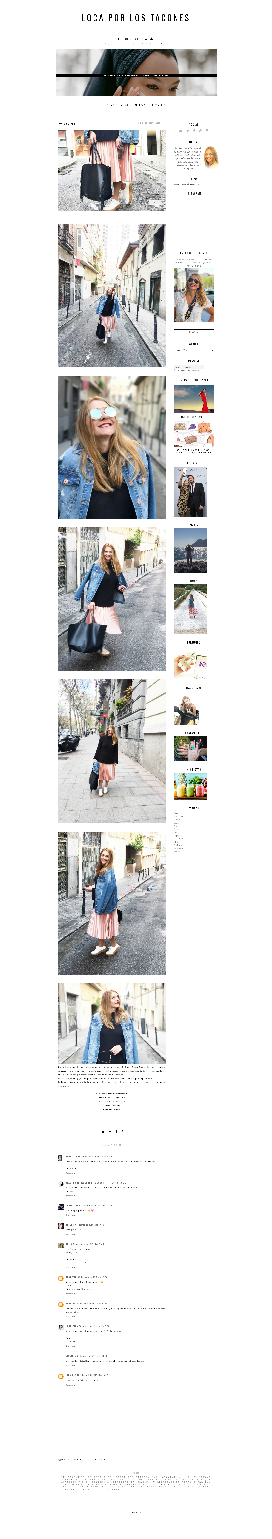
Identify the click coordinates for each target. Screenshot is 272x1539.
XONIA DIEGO (73, 1205)
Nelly (69, 1224)
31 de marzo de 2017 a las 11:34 (92, 1355)
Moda (124, 105)
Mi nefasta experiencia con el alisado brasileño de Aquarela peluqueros (194, 262)
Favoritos (178, 852)
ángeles (71, 1303)
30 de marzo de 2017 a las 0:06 (93, 1277)
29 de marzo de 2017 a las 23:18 (88, 1244)
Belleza (140, 105)
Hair (176, 832)
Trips (176, 836)
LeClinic (71, 1355)
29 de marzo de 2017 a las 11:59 (97, 1156)
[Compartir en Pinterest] (123, 1132)
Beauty (177, 826)
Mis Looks (178, 816)
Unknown (71, 1277)
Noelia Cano (73, 1156)
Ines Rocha (72, 1375)
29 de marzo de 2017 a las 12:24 (112, 1182)
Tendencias (178, 845)
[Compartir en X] (110, 1132)
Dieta (176, 842)
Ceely (69, 1244)
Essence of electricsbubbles (79, 1263)
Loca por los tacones (136, 17)
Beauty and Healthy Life (81, 1182)
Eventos (177, 823)
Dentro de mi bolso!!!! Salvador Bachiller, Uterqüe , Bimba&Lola (193, 451)
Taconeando (179, 848)
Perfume (177, 829)
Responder (70, 1173)
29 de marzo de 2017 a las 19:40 (88, 1224)
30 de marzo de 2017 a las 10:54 (92, 1303)
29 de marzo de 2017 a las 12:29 (96, 1205)
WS (141, 1512)
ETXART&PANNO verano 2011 (194, 417)
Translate (195, 371)
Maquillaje (178, 839)
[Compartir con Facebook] (117, 1132)
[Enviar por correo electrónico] (103, 1132)
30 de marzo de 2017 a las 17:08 (94, 1326)
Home (110, 105)
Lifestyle (158, 105)
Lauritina (72, 1326)
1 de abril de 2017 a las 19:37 (94, 1375)
